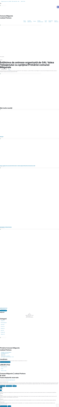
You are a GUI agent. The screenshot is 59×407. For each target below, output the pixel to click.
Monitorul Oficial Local (56, 21)
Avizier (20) (2, 324)
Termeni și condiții (3, 370)
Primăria (34, 21)
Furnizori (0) (2, 328)
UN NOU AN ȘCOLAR (3, 308)
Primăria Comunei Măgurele (10, 348)
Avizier (9, 69)
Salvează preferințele (4, 406)
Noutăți (1, 59)
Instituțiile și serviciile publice (40, 21)
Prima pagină (2, 56)
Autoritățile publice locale (29, 21)
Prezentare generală (4, 366)
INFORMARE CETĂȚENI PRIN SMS (6, 227)
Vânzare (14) (3, 334)
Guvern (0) (2, 330)
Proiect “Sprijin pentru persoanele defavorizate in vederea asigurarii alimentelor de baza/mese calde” (17, 165)
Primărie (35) (3, 332)
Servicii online (46, 21)
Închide (10, 406)
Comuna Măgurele (6, 16)
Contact (2, 368)
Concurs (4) (2, 326)
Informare (1, 136)
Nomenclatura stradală (51, 21)
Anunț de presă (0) (4, 322)
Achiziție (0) (2, 320)
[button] (0, 3)
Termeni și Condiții (12, 384)
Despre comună (24, 21)
